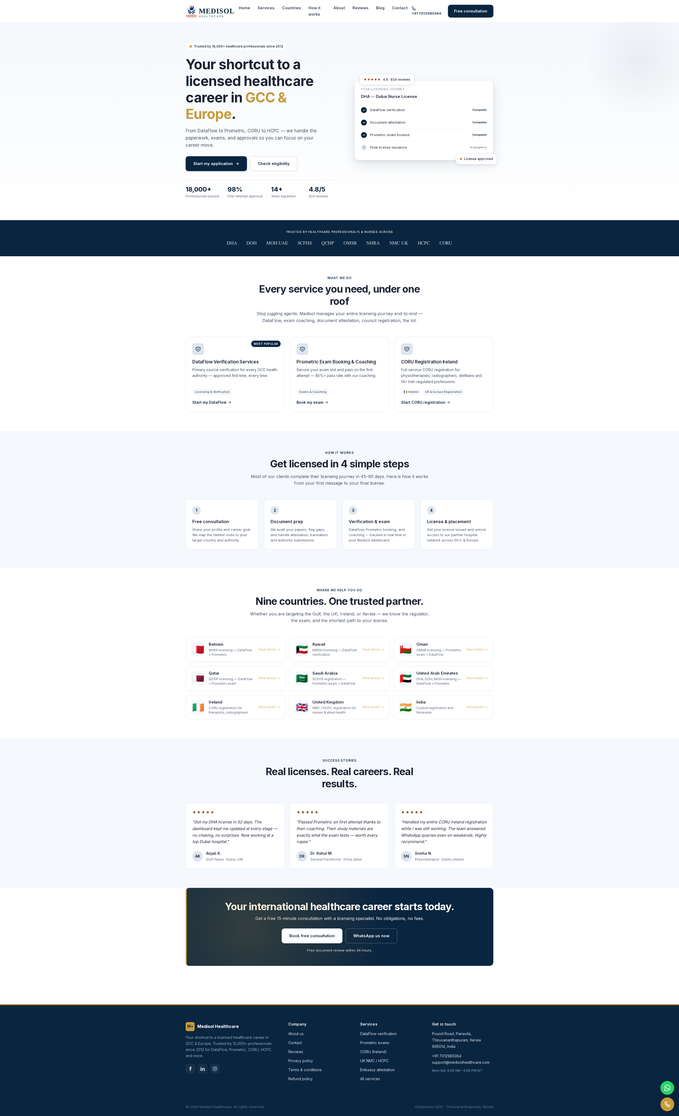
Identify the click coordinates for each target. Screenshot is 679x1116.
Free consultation (470, 11)
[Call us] (667, 1104)
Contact (400, 8)
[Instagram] (215, 1069)
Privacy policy (300, 1060)
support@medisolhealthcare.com (461, 1062)
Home (244, 8)
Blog (380, 8)
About (339, 8)
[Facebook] (190, 1069)
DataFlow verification (378, 1033)
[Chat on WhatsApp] (667, 1088)
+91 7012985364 (426, 13)
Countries (291, 8)
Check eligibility (274, 163)
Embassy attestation (377, 1069)
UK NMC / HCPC (374, 1060)
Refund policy (300, 1078)
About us (296, 1033)
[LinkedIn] (202, 1069)
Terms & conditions (305, 1069)
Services (266, 8)
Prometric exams (374, 1042)
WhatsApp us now (371, 935)
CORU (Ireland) (373, 1051)
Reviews (360, 8)
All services (370, 1078)
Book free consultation (312, 935)
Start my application (213, 163)
